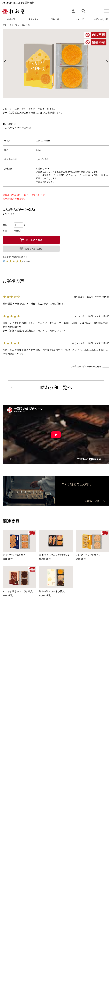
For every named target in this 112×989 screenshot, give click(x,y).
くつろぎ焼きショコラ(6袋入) (18, 591)
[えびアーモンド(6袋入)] (92, 541)
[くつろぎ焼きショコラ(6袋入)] (19, 577)
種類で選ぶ (14, 25)
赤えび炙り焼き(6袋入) (14, 555)
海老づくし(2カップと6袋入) (54, 555)
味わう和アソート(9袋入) (52, 591)
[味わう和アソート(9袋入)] (55, 577)
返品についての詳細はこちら (15, 257)
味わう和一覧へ (56, 387)
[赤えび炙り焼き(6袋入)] (19, 541)
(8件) (28, 261)
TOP (4, 25)
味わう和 (26, 25)
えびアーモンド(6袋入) (87, 555)
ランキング (78, 19)
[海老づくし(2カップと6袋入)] (55, 541)
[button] (107, 61)
